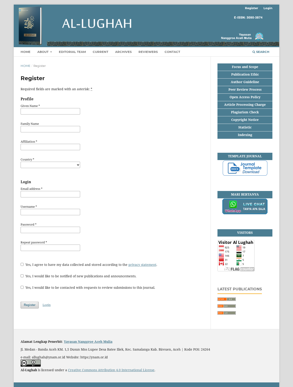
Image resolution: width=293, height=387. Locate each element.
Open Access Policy (245, 97)
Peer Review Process (245, 89)
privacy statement (142, 264)
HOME (25, 52)
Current (100, 52)
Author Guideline (245, 82)
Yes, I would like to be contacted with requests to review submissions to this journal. (89, 287)
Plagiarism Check (245, 112)
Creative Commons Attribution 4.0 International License (111, 370)
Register (251, 8)
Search (262, 52)
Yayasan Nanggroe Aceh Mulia (88, 341)
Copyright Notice (245, 119)
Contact (172, 52)
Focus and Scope (245, 67)
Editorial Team (72, 52)
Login (267, 8)
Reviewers (148, 52)
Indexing (245, 135)
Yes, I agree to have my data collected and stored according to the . (90, 264)
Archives (123, 52)
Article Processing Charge (245, 104)
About (43, 52)
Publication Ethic (245, 74)
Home (25, 66)
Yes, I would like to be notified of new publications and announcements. (80, 276)
